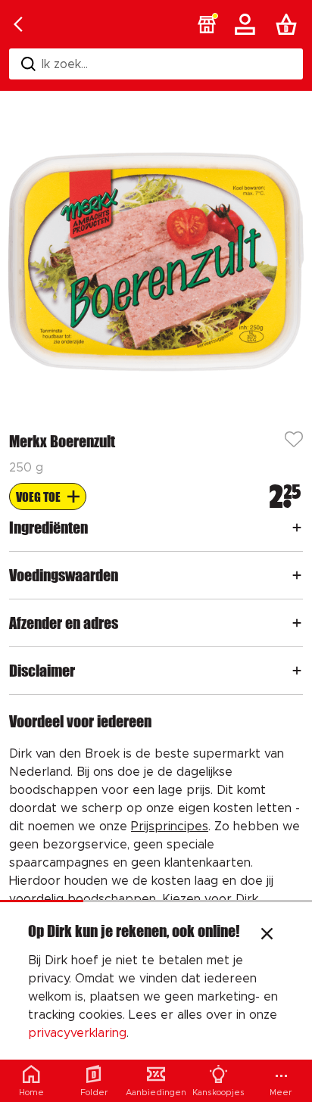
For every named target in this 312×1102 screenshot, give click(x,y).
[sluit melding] (267, 935)
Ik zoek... (65, 64)
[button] (207, 24)
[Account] (247, 24)
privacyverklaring (77, 1033)
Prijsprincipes (169, 826)
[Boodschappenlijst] (289, 24)
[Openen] (297, 527)
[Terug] (18, 24)
